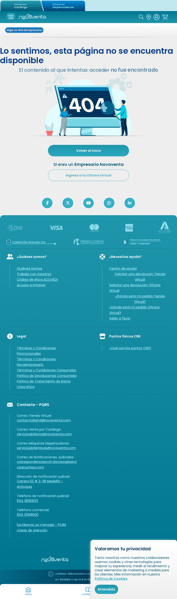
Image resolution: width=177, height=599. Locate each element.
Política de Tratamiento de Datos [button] (44, 381)
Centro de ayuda (123, 268)
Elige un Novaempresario (24, 30)
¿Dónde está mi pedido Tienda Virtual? (140, 299)
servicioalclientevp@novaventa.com (46, 448)
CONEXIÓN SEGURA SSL (29, 242)
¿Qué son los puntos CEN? (130, 348)
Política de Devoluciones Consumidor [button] (47, 375)
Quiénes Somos (29, 268)
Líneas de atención (32, 530)
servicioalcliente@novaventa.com (44, 434)
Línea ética (26, 386)
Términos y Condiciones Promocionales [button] (36, 351)
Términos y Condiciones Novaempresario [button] (36, 362)
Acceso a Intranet (31, 285)
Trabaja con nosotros (34, 274)
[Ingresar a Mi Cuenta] (156, 17)
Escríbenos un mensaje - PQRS (41, 524)
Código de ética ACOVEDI (37, 279)
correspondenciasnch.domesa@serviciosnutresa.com (47, 464)
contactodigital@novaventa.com (44, 420)
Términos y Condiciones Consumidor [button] (47, 370)
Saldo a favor (119, 318)
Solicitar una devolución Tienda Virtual (140, 277)
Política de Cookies (111, 578)
